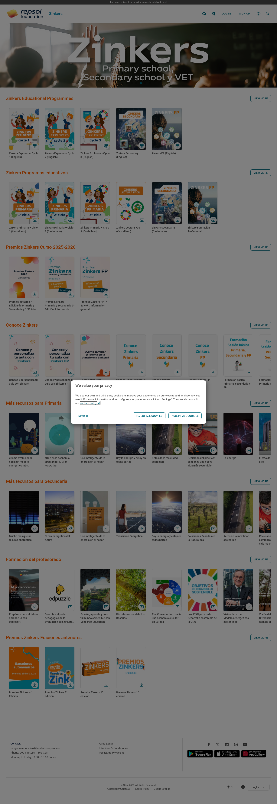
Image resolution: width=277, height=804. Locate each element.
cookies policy (88, 403)
